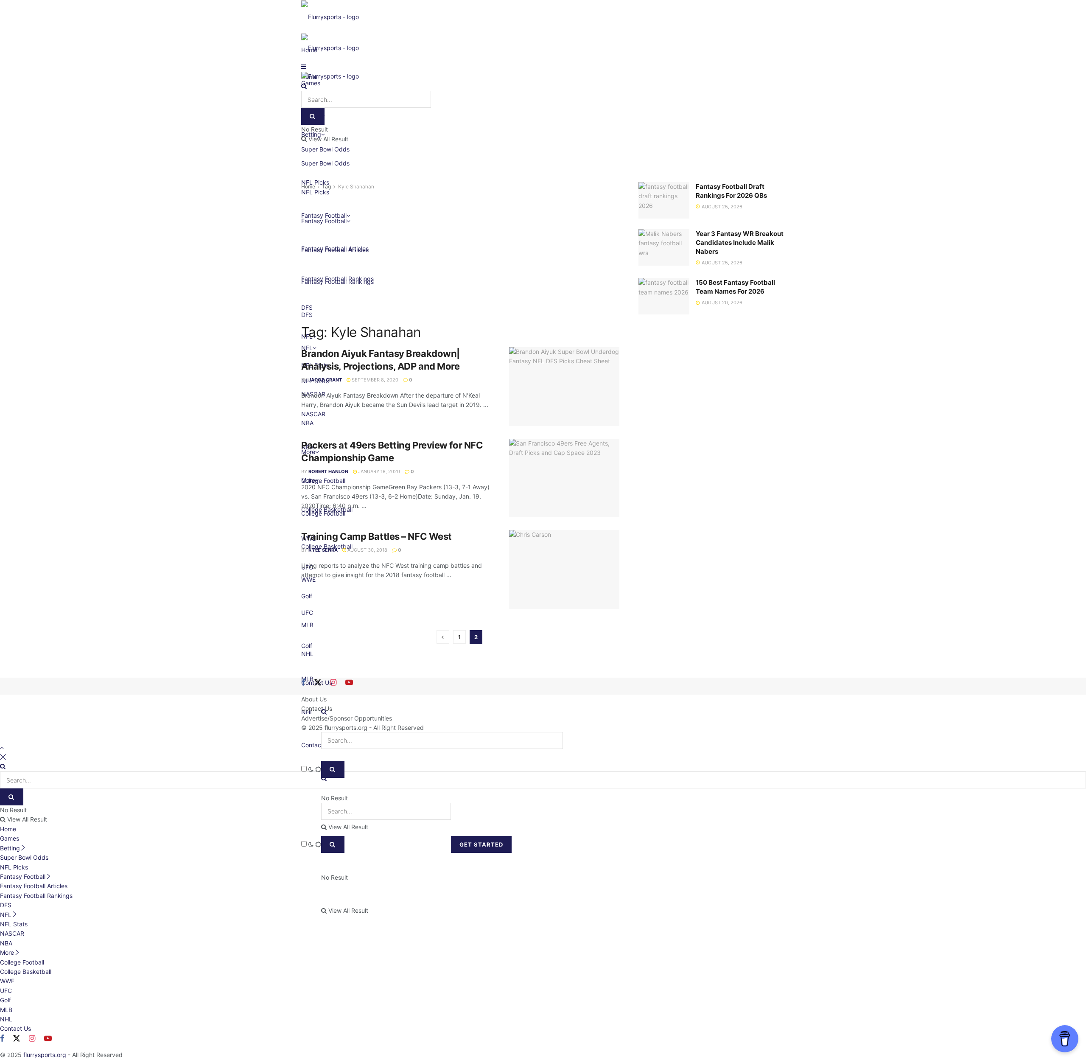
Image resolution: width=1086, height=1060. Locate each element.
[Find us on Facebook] (303, 683)
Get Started (481, 844)
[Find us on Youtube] (349, 683)
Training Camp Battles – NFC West (376, 536)
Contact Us (316, 745)
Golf (5, 1000)
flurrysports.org (346, 727)
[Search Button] (332, 844)
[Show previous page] (443, 637)
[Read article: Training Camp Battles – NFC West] (564, 569)
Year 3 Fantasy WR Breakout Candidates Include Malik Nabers (740, 242)
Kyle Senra (323, 550)
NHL (6, 1019)
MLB (6, 1009)
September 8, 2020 (374, 380)
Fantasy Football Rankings (36, 895)
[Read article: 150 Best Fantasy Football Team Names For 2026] (663, 296)
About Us (314, 699)
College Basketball (25, 971)
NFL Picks (14, 867)
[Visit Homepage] (330, 16)
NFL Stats (14, 924)
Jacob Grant (325, 380)
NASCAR (12, 933)
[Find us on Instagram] (333, 683)
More (7, 952)
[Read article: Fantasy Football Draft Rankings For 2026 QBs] (663, 200)
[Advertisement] (460, 255)
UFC (6, 990)
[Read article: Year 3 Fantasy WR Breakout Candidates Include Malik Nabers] (663, 247)
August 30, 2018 (366, 550)
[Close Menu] (3, 756)
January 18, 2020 (378, 471)
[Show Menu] (303, 66)
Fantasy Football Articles (33, 885)
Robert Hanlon (328, 471)
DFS (5, 905)
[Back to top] (2, 747)
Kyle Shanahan (356, 186)
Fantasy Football (22, 876)
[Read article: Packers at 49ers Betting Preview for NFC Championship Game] (564, 478)
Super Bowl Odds (325, 163)
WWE (7, 980)
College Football (22, 962)
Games (9, 838)
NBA (6, 943)
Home (308, 186)
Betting (10, 848)
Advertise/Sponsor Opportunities (346, 718)
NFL (5, 914)
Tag (326, 186)
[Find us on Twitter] (318, 683)
